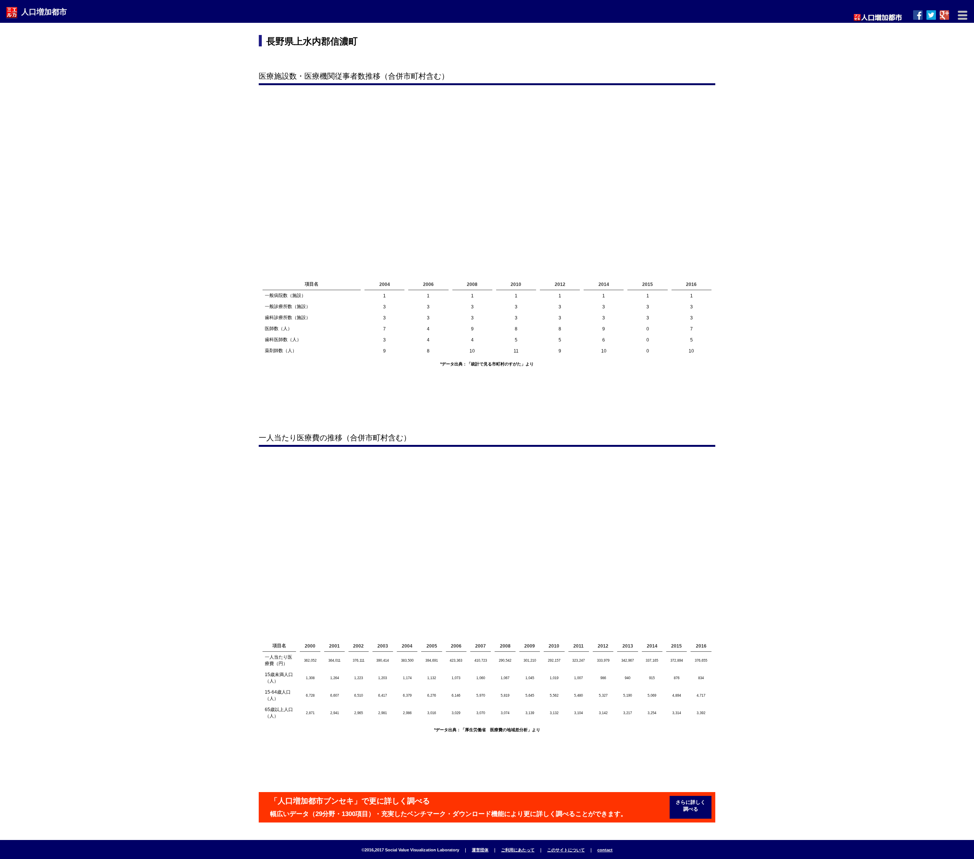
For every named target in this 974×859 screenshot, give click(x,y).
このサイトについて (566, 850)
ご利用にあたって (518, 850)
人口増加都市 (44, 12)
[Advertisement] (574, 47)
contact (605, 850)
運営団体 (480, 850)
